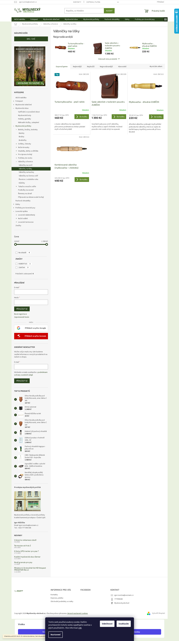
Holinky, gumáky (24, 119)
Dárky (18, 204)
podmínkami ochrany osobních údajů (30, 373)
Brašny (21, 136)
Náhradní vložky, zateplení (28, 122)
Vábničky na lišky (25, 168)
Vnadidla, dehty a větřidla (28, 151)
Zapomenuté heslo (21, 317)
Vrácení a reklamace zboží (25, 540)
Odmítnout (107, 623)
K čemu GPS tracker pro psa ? (26, 551)
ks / (31, 39)
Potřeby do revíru (25, 158)
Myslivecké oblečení (24, 104)
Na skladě (24, 252)
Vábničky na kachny (26, 172)
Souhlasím (124, 623)
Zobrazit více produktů (107, 59)
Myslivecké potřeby (23, 126)
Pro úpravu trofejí (25, 154)
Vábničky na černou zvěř (28, 175)
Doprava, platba (93, 2)
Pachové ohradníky (23, 200)
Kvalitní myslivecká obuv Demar (27, 557)
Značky (18, 225)
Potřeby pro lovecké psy (25, 207)
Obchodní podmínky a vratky (62, 601)
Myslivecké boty (24, 115)
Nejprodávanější (106, 66)
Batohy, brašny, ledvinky (28, 129)
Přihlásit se (22, 309)
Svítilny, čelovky (24, 144)
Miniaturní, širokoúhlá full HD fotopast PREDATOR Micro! (30, 569)
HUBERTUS (24, 263)
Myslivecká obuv (22, 108)
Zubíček (23, 267)
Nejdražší (90, 66)
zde (80, 627)
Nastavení (55, 634)
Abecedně (122, 66)
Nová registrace (20, 314)
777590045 (118, 599)
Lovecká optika (22, 211)
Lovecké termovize (26, 222)
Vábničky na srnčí (25, 165)
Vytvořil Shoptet (158, 613)
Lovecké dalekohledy (26, 215)
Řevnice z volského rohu (28, 179)
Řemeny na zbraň (25, 193)
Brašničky (22, 140)
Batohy (21, 133)
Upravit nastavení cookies (77, 613)
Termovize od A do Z (22, 546)
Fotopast (19, 101)
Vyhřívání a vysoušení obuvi (29, 112)
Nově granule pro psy (23, 562)
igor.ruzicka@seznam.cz (124, 595)
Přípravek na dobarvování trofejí (31, 197)
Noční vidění (23, 218)
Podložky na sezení (26, 190)
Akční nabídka (21, 97)
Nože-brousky (23, 147)
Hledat (109, 11)
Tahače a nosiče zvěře (27, 186)
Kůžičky (22, 183)
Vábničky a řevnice (25, 161)
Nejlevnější (77, 66)
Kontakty (77, 2)
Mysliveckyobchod (121, 603)
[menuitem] (20, 19)
